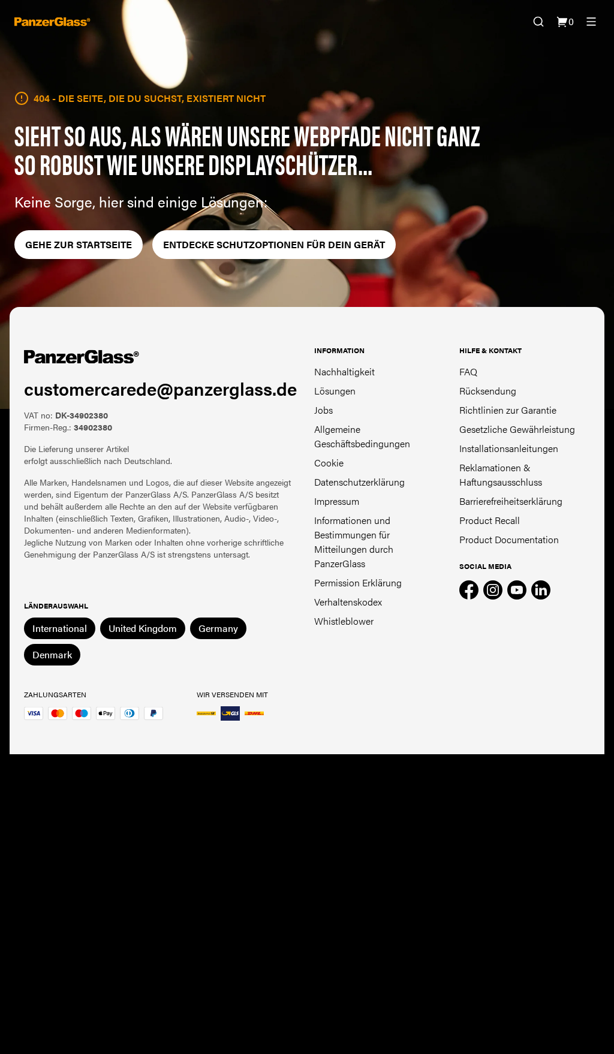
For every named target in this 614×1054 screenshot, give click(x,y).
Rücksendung (487, 390)
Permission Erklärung (358, 582)
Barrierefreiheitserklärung (510, 501)
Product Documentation (509, 539)
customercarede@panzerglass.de (160, 388)
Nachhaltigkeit (344, 371)
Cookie (329, 462)
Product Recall (489, 520)
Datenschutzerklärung (359, 482)
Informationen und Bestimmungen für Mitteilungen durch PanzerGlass (353, 541)
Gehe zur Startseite (78, 244)
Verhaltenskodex (348, 602)
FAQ (468, 371)
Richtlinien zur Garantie (507, 410)
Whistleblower (344, 621)
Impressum (336, 501)
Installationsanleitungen (508, 448)
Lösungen (335, 390)
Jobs (323, 410)
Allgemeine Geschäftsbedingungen (362, 436)
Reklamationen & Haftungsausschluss (500, 474)
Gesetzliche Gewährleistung (517, 429)
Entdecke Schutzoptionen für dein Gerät (274, 244)
